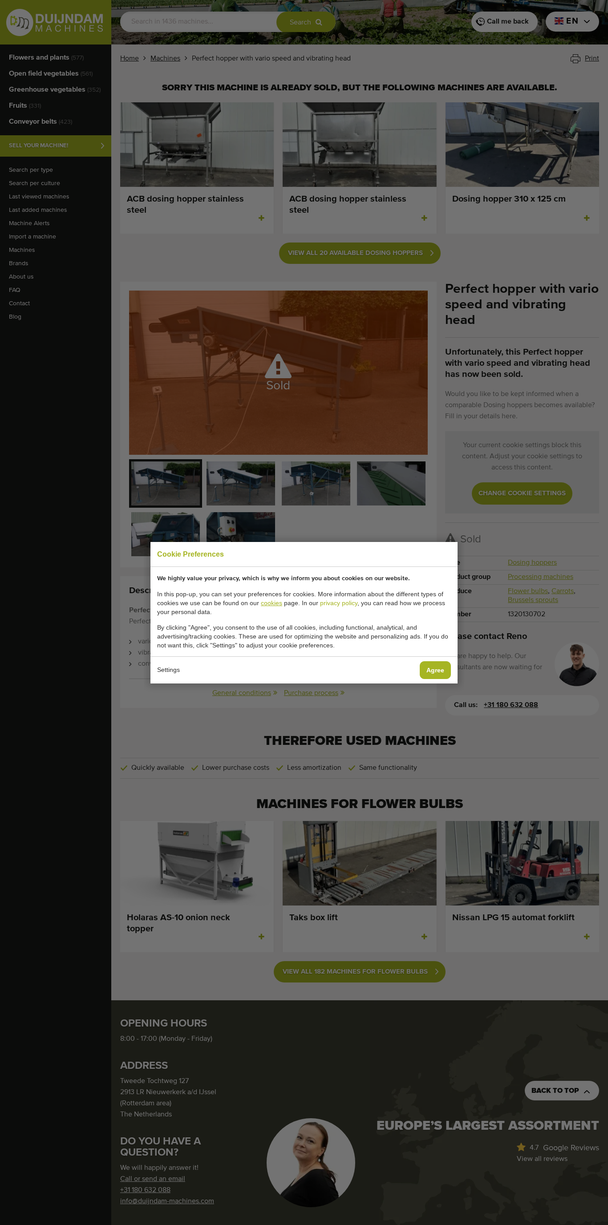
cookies (271, 602)
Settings (168, 669)
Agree (435, 670)
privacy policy (338, 602)
